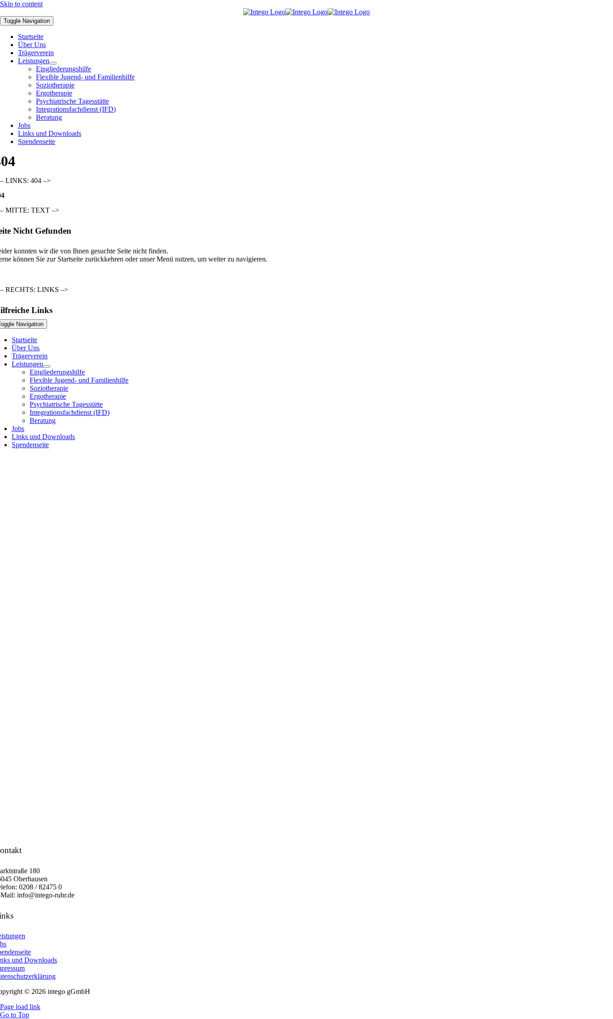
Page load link (20, 1006)
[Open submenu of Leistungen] (53, 63)
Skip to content (21, 4)
